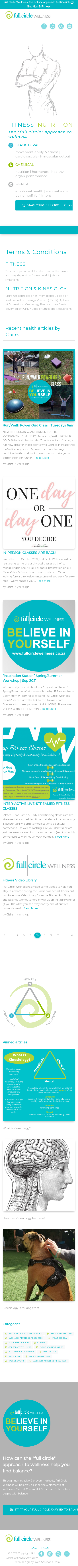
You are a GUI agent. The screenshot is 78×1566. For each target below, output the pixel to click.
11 (44, 935)
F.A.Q (33, 1548)
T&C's (44, 1548)
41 (72, 935)
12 (51, 935)
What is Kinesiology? (17, 1128)
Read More (42, 457)
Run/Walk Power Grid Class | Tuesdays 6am (38, 425)
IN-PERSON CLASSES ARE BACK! (29, 553)
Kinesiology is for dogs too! (21, 1308)
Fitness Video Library (20, 880)
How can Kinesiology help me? (24, 1218)
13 (58, 935)
